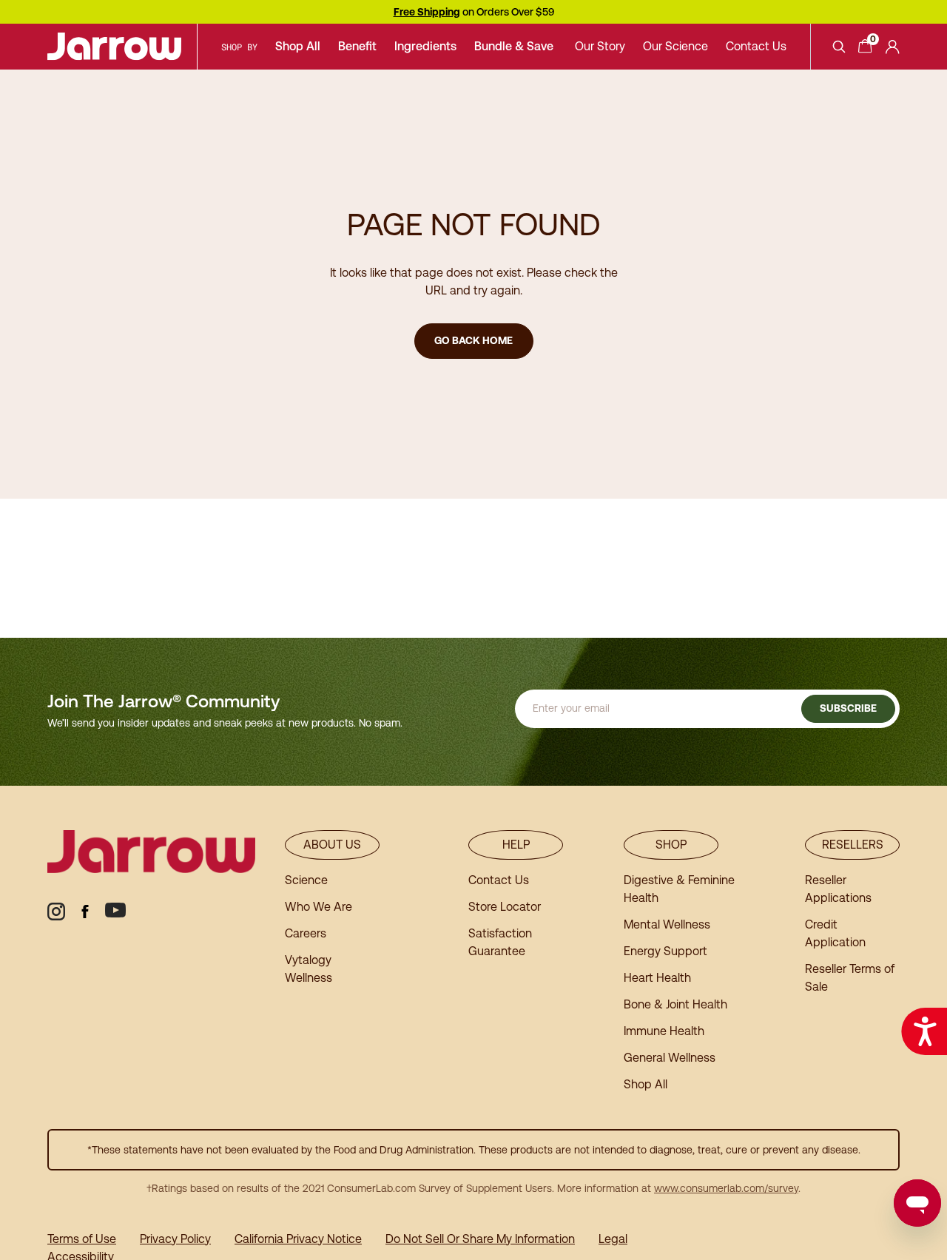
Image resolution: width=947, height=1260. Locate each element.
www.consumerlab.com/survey (726, 1188)
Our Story (600, 46)
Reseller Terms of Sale (849, 978)
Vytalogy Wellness (308, 969)
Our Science (675, 46)
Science (306, 880)
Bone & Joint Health (675, 1004)
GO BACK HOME (473, 340)
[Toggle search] (839, 46)
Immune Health (664, 1031)
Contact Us (756, 46)
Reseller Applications (838, 889)
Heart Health (657, 978)
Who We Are (318, 907)
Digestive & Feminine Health (679, 889)
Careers (305, 933)
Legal (613, 1239)
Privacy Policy (175, 1239)
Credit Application (835, 933)
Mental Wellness (667, 924)
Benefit (357, 46)
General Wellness (669, 1058)
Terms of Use (81, 1239)
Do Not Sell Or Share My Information (480, 1239)
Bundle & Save (513, 46)
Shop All (297, 46)
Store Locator (504, 907)
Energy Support (665, 951)
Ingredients (425, 46)
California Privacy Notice (298, 1239)
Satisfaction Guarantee (500, 942)
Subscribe (848, 708)
